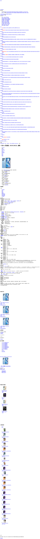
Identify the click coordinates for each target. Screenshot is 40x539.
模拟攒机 (7, 20)
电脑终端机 (29, 39)
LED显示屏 (23, 106)
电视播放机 (8, 75)
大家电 (3, 22)
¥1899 (2, 461)
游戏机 (8, 22)
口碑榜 (8, 12)
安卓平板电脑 (6, 41)
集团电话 (3, 32)
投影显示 (1, 103)
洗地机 (20, 96)
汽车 (2, 25)
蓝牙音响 (10, 63)
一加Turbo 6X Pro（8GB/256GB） (6, 480)
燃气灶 (7, 91)
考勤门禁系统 (2, 112)
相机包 (30, 51)
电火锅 (7, 93)
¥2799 (2, 432)
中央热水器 (22, 91)
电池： (3, 178)
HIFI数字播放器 (17, 84)
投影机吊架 (16, 104)
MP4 (3, 63)
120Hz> (5, 230)
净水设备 (37, 93)
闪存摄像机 (16, 54)
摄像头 (24, 63)
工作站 (20, 39)
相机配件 (1, 50)
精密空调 (22, 129)
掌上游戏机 (3, 77)
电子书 (5, 68)
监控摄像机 (3, 108)
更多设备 (15, 120)
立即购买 (1, 339)
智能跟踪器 (18, 44)
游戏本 (11, 34)
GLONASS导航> (9, 272)
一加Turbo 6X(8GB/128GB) (5, 460)
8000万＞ (6, 172)
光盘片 (21, 61)
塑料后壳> (8, 201)
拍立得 (12, 49)
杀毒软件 (11, 115)
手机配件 (1, 29)
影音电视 (5, 22)
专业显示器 (8, 106)
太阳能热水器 (18, 91)
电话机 (7, 32)
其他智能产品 (29, 44)
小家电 (1, 92)
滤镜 (14, 51)
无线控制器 (12, 122)
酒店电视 (11, 106)
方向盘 (9, 77)
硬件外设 (1, 58)
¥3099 (2, 437)
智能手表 (3, 44)
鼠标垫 (13, 59)
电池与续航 (3, 194)
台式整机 (1, 38)
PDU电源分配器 (18, 129)
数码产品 (3, 21)
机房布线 (1, 128)
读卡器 (9, 51)
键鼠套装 (8, 59)
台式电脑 (3, 39)
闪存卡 (7, 51)
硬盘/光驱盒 (11, 61)
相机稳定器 (3, 51)
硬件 (2, 191)
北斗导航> (13, 272)
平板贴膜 (36, 41)
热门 (2, 426)
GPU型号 (2, 214)
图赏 (28, 12)
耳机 (8, 63)
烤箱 (18, 93)
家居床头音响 (17, 63)
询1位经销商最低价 (3, 316)
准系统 (22, 39)
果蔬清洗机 (34, 93)
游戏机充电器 (19, 77)
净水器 (6, 94)
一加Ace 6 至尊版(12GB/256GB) (6, 494)
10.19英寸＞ (6, 182)
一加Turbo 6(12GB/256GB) (5, 455)
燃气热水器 (12, 91)
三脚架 (16, 51)
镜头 (5, 51)
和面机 (32, 93)
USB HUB (3, 70)
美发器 (18, 99)
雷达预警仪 (5, 131)
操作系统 (3, 115)
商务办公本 (16, 34)
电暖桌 (13, 96)
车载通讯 (4, 132)
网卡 (2, 120)
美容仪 (20, 99)
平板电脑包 (25, 41)
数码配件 (9, 70)
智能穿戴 (1, 43)
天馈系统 (15, 122)
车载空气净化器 (24, 131)
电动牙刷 (7, 99)
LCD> (4, 229)
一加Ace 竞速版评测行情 (5, 347)
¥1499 (2, 398)
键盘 (11, 59)
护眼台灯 (36, 96)
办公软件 (6, 115)
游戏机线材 (22, 77)
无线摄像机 (22, 54)
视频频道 (15, 12)
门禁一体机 (5, 113)
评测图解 (18, 12)
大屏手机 (13, 27)
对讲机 (5, 32)
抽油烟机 (5, 91)
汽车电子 (7, 25)
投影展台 (8, 104)
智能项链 (23, 44)
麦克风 (26, 63)
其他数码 (1, 69)
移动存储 (1, 65)
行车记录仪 (8, 131)
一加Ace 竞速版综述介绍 (5, 342)
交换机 (4, 120)
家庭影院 (3, 75)
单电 (6, 49)
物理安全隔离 (19, 124)
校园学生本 (20, 34)
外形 (2, 190)
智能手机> (14, 200)
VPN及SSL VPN (15, 124)
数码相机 (3, 19)
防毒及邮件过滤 (7, 124)
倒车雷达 (15, 131)
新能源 (3, 139)
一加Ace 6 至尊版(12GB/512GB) (6, 499)
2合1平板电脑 (18, 41)
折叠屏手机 (16, 27)
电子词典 (7, 68)
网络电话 (15, 32)
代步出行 (1, 136)
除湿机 (28, 96)
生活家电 (1, 95)
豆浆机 (30, 93)
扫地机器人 (17, 96)
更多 (3, 12)
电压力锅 (5, 93)
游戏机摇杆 (26, 77)
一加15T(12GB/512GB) (5, 523)
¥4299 (2, 514)
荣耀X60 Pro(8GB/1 (4, 390)
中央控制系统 (21, 108)
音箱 (5, 59)
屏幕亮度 (2, 235)
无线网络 (1, 121)
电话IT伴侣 (12, 32)
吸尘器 (15, 96)
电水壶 (4, 94)
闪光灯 (20, 51)
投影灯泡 (5, 104)
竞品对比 (3, 151)
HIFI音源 (1, 83)
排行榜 (1, 140)
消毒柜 (31, 91)
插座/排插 (6, 70)
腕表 (7, 44)
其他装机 (29, 61)
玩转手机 (12, 12)
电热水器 (15, 91)
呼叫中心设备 (22, 32)
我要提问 (1, 538)
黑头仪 (24, 99)
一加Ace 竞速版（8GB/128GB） (14, 143)
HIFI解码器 (13, 84)
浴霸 (24, 91)
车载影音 (36, 131)
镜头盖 (36, 51)
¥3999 (2, 495)
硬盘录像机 (6, 108)
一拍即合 (5, 140)
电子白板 (13, 104)
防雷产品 (15, 129)
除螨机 (30, 96)
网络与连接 (3, 193)
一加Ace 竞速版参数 (4, 343)
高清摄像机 (9, 54)
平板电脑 (1, 40)
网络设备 (1, 119)
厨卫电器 (1, 90)
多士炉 (20, 93)
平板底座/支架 (33, 41)
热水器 (9, 91)
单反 (5, 19)
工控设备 (24, 39)
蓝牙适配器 (3, 61)
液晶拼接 (20, 106)
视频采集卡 (6, 61)
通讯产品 (7, 17)
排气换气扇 (26, 91)
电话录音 (10, 32)
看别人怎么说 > (4, 372)
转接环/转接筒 (33, 51)
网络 (4, 24)
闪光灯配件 (22, 51)
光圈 (1, 247)
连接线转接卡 (15, 61)
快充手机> (18, 200)
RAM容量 (2, 215)
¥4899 (2, 509)
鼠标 (9, 59)
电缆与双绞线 (6, 129)
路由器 (6, 120)
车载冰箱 (27, 131)
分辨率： (3, 183)
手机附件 (3, 196)
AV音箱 (21, 75)
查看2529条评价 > (2, 369)
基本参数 (3, 189)
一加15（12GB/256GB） (5, 441)
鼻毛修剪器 (12, 99)
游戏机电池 (15, 77)
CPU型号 (2, 211)
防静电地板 (25, 129)
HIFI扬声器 (1, 81)
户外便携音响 (13, 63)
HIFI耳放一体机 (8, 79)
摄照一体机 (19, 54)
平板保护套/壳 (29, 41)
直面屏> (12, 226)
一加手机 (7, 143)
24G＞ (6, 177)
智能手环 (6, 44)
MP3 (5, 21)
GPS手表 (3, 134)
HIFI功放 (7, 86)
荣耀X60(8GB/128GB (5, 404)
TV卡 (9, 61)
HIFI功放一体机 (4, 79)
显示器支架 (19, 104)
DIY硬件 (3, 20)
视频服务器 (10, 108)
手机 (2, 17)
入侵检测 (11, 124)
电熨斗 (32, 96)
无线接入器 (9, 122)
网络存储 (1, 126)
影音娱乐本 (23, 34)
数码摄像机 (8, 19)
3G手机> (11, 200)
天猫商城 (1, 333)
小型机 (27, 39)
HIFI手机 (3, 84)
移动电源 (8, 21)
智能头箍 (12, 44)
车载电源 (30, 131)
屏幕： (3, 180)
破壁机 (22, 93)
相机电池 (25, 51)
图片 (3, 149)
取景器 (38, 51)
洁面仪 (22, 99)
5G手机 (5, 17)
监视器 (18, 108)
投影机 (3, 104)
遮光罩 (18, 51)
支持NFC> (4, 274)
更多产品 (29, 106)
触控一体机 (17, 106)
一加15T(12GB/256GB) (5, 446)
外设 (5, 20)
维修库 (20, 12)
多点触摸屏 (26, 106)
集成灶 (3, 91)
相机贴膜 (12, 51)
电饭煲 (3, 93)
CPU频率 (2, 212)
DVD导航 (17, 131)
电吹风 (5, 99)
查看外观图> (12, 201)
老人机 (19, 27)
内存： (3, 175)
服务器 (3, 24)
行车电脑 (20, 131)
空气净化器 (3, 96)
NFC (1, 274)
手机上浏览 (3, 351)
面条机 (24, 93)
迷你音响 (6, 75)
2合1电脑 (8, 34)
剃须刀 (3, 99)
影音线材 (18, 75)
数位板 (15, 59)
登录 (1, 0)
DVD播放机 (12, 75)
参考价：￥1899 (2, 303)
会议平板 (3, 106)
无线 (6, 24)
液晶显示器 (3, 59)
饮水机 (8, 94)
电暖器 (11, 96)
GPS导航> (4, 272)
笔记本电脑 (1, 33)
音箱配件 (17, 59)
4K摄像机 (6, 54)
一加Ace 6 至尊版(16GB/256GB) (6, 513)
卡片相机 (14, 49)
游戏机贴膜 (12, 77)
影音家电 (1, 74)
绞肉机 (26, 93)
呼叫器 (25, 32)
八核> (5, 213)
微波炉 (11, 93)
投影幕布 (10, 104)
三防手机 (7, 27)
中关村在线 (1, 9)
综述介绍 (3, 147)
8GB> (5, 215)
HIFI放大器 (1, 85)
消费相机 (10, 49)
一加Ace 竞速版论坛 (4, 348)
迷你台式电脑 (14, 39)
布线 (8, 24)
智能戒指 (26, 44)
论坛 (2, 153)
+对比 (1, 304)
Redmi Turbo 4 (4, 397)
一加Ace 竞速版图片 (4, 344)
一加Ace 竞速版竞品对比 (5, 346)
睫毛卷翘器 (15, 99)
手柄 (7, 77)
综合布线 (3, 129)
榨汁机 (28, 93)
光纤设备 (9, 129)
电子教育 (1, 67)
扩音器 (20, 63)
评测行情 (3, 152)
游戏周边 (29, 77)
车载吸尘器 (33, 131)
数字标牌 (14, 106)
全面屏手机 (10, 27)
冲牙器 (30, 99)
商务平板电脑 (22, 41)
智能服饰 (15, 44)
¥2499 (2, 456)
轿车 (8, 139)
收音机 (34, 96)
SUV (7, 139)
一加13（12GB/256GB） (5, 465)
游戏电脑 (6, 39)
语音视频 (1, 110)
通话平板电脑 (14, 41)
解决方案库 (22, 12)
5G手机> (5, 200)
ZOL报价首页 (2, 143)
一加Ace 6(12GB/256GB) (5, 436)
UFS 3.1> (6, 218)
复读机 (9, 68)
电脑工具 (35, 39)
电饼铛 (16, 93)
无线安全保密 (19, 122)
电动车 (4, 25)
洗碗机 (29, 91)
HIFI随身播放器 (6, 84)
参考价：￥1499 (4, 391)
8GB (4, 175)
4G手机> (8, 200)
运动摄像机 (12, 54)
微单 (8, 49)
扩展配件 (1, 60)
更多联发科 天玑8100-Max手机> (14, 211)
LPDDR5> (6, 216)
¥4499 (2, 442)
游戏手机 (4, 27)
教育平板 (6, 106)
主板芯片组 (23, 61)
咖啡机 (10, 94)
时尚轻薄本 (13, 34)
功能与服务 (3, 195)
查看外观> (10, 202)
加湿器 (26, 96)
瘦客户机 (32, 39)
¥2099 (2, 490)
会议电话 (18, 32)
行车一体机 (12, 131)
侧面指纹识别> (6, 203)
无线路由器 (6, 122)
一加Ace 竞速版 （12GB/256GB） (5, 314)
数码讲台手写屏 (23, 104)
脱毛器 (9, 99)
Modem (13, 120)
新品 (3, 140)
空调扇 (22, 96)
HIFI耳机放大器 (4, 86)
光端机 (16, 108)
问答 (2, 154)
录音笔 (22, 63)
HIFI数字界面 (21, 84)
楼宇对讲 (10, 113)
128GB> (6, 217)
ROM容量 (2, 217)
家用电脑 (8, 39)
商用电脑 (11, 39)
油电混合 (5, 139)
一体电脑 (17, 39)
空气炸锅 (14, 93)
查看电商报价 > (4, 371)
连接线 (4, 42)
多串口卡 (18, 61)
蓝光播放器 (15, 75)
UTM (4, 124)
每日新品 (10, 12)
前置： (3, 173)
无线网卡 (3, 122)
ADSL (11, 120)
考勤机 (3, 113)
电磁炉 (9, 93)
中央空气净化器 (7, 96)
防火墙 (3, 124)
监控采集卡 (13, 108)
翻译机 (3, 68)
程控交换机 (8, 120)
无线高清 (23, 75)
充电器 (28, 51)
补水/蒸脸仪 (27, 99)
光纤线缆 (12, 129)
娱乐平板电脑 (10, 41)
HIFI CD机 (10, 84)
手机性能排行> (22, 211)
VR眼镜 (21, 44)
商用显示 (1, 105)
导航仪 (3, 131)
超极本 (6, 34)
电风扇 (24, 96)
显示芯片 (26, 61)
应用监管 (22, 124)
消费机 (8, 113)
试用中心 (26, 12)
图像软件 (8, 115)
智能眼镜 (10, 44)
